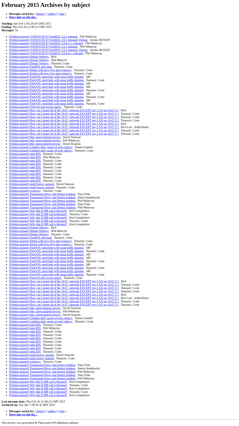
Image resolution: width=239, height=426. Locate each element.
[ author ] (51, 13)
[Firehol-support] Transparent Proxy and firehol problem (42, 194)
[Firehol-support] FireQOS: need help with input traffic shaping (46, 76)
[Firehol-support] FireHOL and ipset (30, 66)
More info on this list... (23, 17)
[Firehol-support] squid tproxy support (32, 184)
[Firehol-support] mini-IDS (25, 153)
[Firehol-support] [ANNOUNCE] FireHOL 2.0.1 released (43, 36)
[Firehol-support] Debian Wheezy (29, 56)
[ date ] (62, 13)
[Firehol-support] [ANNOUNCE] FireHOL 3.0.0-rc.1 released (46, 43)
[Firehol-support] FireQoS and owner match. (35, 107)
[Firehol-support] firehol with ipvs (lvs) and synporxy (40, 70)
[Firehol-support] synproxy (25, 190)
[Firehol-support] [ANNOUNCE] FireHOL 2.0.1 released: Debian (48, 40)
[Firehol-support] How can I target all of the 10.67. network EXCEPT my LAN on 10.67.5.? (64, 110)
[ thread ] (40, 13)
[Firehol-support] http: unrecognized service (35, 137)
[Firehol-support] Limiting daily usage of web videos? (41, 147)
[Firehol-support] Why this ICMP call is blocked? (38, 210)
